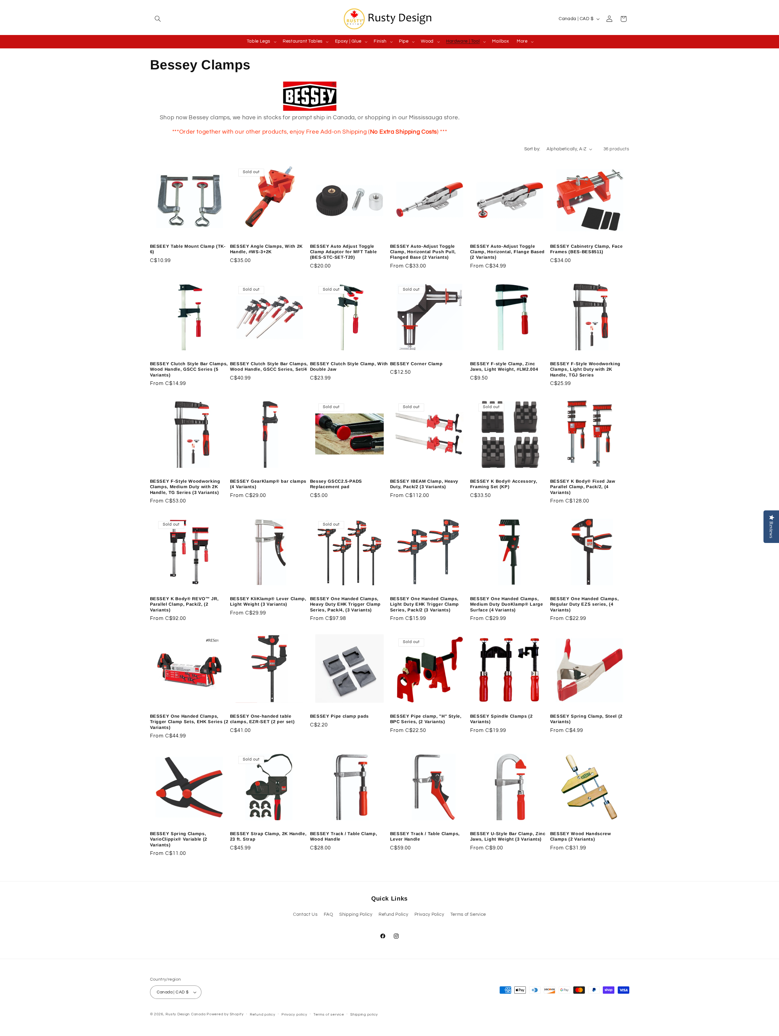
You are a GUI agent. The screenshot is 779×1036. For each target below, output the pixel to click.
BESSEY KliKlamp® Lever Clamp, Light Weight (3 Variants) (268, 601)
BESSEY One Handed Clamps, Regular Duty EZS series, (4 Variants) (584, 604)
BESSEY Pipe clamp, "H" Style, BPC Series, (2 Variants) (426, 719)
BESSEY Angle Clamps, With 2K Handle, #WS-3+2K (266, 249)
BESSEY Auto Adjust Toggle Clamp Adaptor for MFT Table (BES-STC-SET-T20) (343, 252)
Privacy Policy (429, 914)
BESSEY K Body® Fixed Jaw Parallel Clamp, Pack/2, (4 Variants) (582, 487)
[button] (157, 19)
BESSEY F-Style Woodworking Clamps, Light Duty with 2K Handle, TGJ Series (585, 369)
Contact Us (305, 914)
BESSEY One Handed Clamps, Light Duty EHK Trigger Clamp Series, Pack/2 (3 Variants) (424, 604)
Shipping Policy (355, 914)
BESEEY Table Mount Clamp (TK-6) (188, 249)
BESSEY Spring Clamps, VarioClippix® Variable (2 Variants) (179, 839)
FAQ (328, 914)
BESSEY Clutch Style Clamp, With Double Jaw (349, 366)
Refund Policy (393, 914)
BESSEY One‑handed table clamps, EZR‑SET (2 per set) (262, 719)
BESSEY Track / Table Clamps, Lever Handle (425, 836)
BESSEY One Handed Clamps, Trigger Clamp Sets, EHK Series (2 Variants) (189, 722)
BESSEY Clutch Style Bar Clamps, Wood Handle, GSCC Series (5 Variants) (189, 369)
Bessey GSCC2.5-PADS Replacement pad (336, 484)
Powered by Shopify (225, 1014)
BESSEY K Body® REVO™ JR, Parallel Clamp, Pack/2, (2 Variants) (184, 604)
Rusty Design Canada (186, 1014)
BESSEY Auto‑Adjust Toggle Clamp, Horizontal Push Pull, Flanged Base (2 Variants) (423, 252)
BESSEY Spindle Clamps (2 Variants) (501, 719)
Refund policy (262, 1014)
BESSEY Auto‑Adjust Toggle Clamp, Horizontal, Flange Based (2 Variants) (507, 252)
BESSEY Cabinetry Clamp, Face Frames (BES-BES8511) (586, 249)
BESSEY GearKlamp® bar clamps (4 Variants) (268, 484)
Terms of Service (468, 914)
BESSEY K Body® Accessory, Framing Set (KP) (503, 484)
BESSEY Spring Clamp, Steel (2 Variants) (586, 719)
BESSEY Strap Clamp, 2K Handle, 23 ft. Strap (268, 836)
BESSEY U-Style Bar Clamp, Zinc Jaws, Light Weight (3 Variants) (508, 836)
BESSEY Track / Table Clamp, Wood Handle (343, 836)
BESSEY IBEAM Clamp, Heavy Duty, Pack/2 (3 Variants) (424, 484)
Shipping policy (364, 1014)
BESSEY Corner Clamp (416, 363)
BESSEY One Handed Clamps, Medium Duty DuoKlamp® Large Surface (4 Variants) (506, 604)
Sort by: (532, 149)
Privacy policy (294, 1014)
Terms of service (328, 1014)
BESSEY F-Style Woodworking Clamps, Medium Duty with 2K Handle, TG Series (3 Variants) (185, 487)
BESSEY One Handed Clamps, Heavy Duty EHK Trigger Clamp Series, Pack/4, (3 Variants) (345, 604)
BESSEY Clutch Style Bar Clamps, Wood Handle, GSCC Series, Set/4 (269, 366)
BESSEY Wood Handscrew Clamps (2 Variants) (580, 836)
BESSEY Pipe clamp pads (339, 716)
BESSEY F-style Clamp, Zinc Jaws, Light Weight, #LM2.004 (504, 366)
